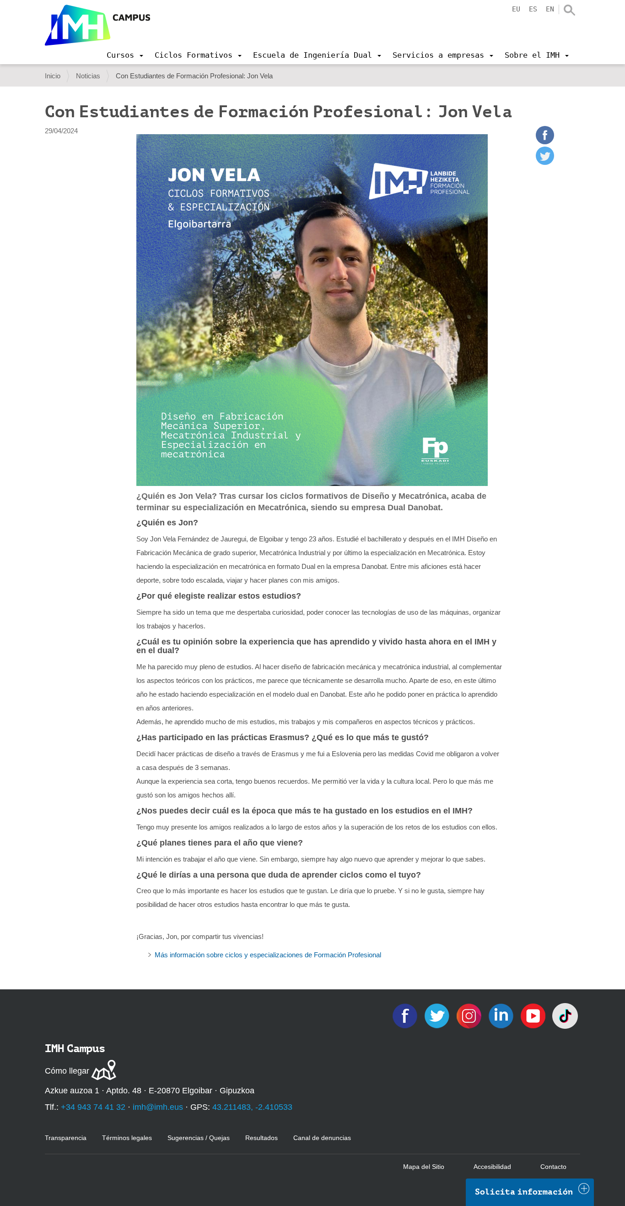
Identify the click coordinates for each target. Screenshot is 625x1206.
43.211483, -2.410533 (252, 1107)
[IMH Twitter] (438, 1015)
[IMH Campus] (97, 25)
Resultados (261, 1137)
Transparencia (65, 1137)
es (533, 9)
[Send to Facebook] (545, 142)
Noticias (88, 76)
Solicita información (524, 1191)
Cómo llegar (67, 1070)
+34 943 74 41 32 (93, 1107)
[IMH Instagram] (470, 1015)
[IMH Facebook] (406, 1015)
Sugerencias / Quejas (198, 1137)
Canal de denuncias (322, 1137)
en (550, 9)
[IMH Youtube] (534, 1015)
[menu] (125, 55)
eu (516, 9)
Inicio (52, 76)
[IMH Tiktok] (565, 1015)
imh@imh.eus (158, 1107)
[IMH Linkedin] (502, 1015)
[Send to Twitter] (545, 162)
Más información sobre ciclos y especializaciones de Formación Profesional (268, 955)
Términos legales (127, 1137)
